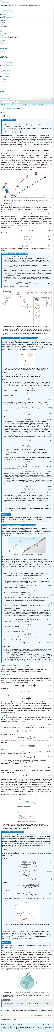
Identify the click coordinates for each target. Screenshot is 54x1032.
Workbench (16, 104)
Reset (2, 35)
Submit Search (4, 26)
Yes (15, 1019)
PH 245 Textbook (26, 104)
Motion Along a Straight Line (38, 142)
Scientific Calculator (7, 70)
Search (3, 102)
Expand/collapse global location (52, 104)
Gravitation (21, 969)
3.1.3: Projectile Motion (13, 1009)
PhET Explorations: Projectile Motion (13, 1003)
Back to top (3, 1015)
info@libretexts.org (16, 1030)
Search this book (3, 22)
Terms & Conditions (30, 1028)
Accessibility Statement (39, 1028)
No (20, 1019)
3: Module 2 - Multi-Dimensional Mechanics (44, 104)
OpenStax (8, 114)
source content (37, 1010)
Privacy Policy (23, 1028)
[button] (5, 79)
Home (7, 104)
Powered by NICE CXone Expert (20, 1024)
